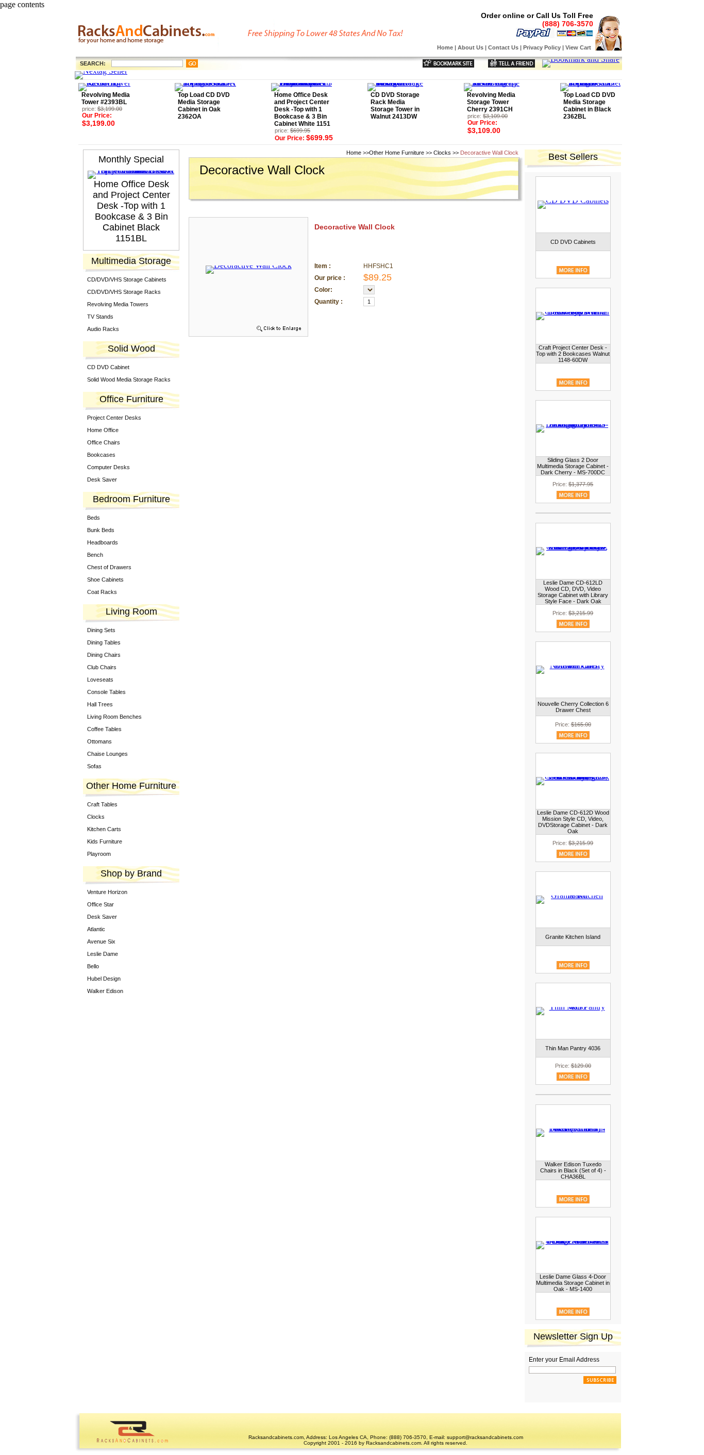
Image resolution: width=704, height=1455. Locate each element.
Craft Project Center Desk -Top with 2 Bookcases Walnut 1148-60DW (573, 353)
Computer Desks (108, 467)
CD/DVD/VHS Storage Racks (124, 292)
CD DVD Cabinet (108, 367)
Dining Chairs (104, 655)
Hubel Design (104, 978)
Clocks (96, 817)
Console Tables (106, 692)
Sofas (94, 766)
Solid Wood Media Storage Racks (129, 379)
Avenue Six (101, 941)
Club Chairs (101, 667)
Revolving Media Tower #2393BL (105, 98)
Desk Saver (102, 479)
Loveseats (100, 679)
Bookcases (101, 455)
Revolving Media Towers (117, 304)
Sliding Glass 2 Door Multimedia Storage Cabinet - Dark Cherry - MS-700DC (573, 466)
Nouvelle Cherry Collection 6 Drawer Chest (573, 707)
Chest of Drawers (109, 567)
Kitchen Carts (104, 829)
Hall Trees (100, 704)
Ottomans (99, 741)
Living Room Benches (114, 717)
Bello (93, 966)
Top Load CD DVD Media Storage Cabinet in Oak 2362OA (204, 105)
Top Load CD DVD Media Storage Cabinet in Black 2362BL (589, 105)
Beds (93, 518)
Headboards (102, 542)
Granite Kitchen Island (572, 937)
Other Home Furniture (396, 153)
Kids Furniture (104, 841)
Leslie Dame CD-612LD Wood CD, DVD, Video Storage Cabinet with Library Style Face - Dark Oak (573, 592)
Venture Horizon (107, 892)
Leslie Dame (102, 954)
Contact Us (503, 47)
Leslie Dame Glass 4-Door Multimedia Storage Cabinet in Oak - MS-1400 (573, 1283)
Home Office (103, 430)
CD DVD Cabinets (573, 242)
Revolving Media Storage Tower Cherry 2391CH (491, 102)
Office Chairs (103, 442)
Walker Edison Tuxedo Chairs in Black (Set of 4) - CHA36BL (573, 1170)
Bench (95, 555)
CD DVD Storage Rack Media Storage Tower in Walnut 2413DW (395, 105)
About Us (470, 47)
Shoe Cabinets (105, 579)
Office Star (100, 904)
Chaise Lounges (107, 754)
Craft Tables (102, 804)
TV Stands (100, 316)
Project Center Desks (114, 418)
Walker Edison (105, 991)
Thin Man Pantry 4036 (572, 1048)
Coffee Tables (104, 729)
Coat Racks (102, 592)
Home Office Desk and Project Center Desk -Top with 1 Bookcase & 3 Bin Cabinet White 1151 (302, 109)
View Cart (578, 47)
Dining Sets (101, 630)
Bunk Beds (100, 530)
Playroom (99, 854)
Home (445, 47)
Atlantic (96, 929)
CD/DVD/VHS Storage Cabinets (126, 279)
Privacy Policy (542, 47)
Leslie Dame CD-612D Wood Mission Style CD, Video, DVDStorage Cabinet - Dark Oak (573, 821)
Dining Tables (104, 642)
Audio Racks (103, 329)
